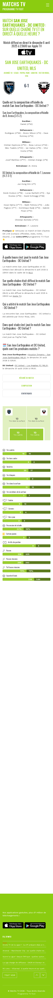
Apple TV (17, 296)
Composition (26, 385)
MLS (30, 272)
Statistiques (26, 393)
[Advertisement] (26, 718)
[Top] (45, 991)
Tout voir (9, 975)
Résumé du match (26, 377)
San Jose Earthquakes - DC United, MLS (26, 65)
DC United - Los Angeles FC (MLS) (31, 365)
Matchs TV (14, 5)
